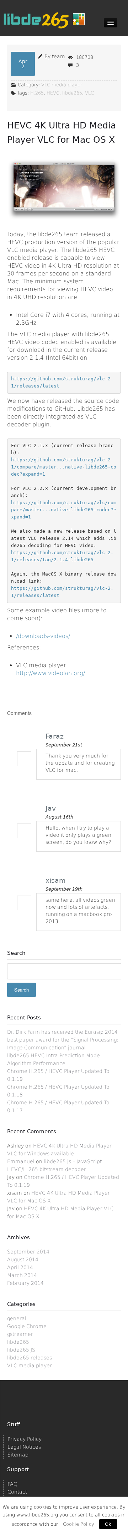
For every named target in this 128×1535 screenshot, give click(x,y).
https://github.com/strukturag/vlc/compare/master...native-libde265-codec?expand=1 (63, 510)
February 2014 (25, 1283)
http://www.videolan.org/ (50, 673)
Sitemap (17, 1455)
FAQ (12, 1484)
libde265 (72, 93)
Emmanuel (20, 1161)
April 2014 (20, 1267)
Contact (17, 1492)
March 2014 (22, 1275)
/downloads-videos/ (43, 636)
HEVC (53, 93)
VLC (89, 93)
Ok (108, 1524)
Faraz (55, 736)
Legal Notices (24, 1447)
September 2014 (28, 1252)
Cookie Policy (78, 1524)
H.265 (37, 93)
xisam (56, 880)
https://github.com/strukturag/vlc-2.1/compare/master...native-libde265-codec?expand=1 (63, 467)
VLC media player (61, 84)
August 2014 (22, 1259)
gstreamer (20, 1334)
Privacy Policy (24, 1439)
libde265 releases (29, 1358)
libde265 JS (21, 1350)
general (16, 1318)
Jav (51, 808)
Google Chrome (27, 1326)
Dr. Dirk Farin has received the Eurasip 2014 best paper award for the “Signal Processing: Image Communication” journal (62, 1039)
